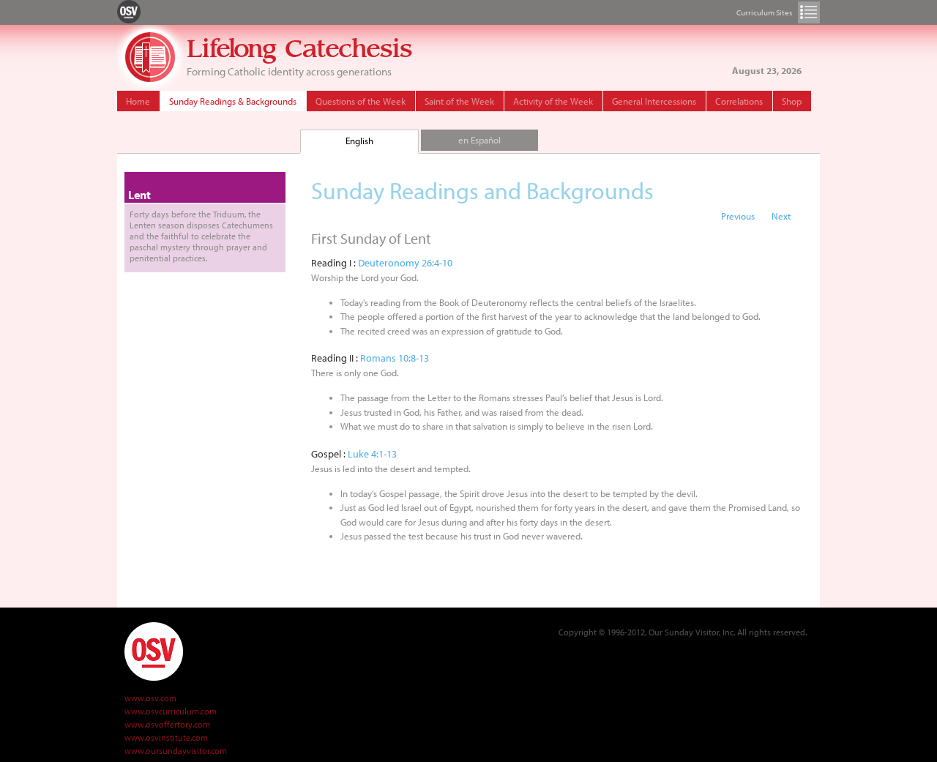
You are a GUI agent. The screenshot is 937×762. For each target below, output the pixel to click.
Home (138, 101)
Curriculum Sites (809, 12)
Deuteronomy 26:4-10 (405, 262)
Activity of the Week (553, 101)
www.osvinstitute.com (166, 737)
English (359, 140)
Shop (792, 101)
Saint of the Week (459, 101)
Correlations (739, 101)
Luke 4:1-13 (372, 453)
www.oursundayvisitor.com (175, 750)
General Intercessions (654, 101)
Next (781, 216)
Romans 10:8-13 (394, 358)
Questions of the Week (361, 101)
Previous (738, 216)
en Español (479, 140)
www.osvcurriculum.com (170, 711)
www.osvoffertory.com (167, 724)
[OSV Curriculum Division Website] (129, 11)
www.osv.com (150, 697)
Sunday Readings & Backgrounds (232, 101)
